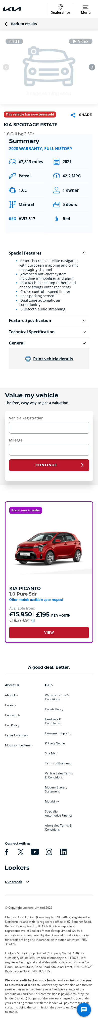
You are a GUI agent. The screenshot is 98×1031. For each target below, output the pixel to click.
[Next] (91, 67)
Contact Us (12, 715)
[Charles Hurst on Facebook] (6, 852)
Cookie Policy (54, 709)
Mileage (15, 440)
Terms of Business (58, 763)
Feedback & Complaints (53, 721)
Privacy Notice (55, 743)
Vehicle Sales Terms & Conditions (59, 775)
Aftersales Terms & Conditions (58, 828)
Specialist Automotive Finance (59, 814)
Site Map (51, 753)
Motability (52, 801)
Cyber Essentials (16, 735)
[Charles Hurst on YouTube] (34, 852)
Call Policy (12, 725)
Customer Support (58, 733)
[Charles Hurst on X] (20, 852)
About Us (11, 695)
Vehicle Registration (26, 418)
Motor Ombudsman (18, 745)
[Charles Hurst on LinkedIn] (62, 852)
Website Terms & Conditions (57, 697)
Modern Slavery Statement (56, 789)
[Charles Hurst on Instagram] (48, 852)
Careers (10, 705)
